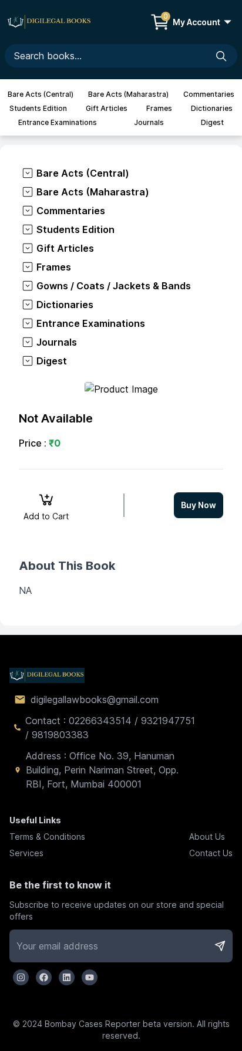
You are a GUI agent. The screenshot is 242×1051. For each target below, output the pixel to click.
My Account (196, 22)
